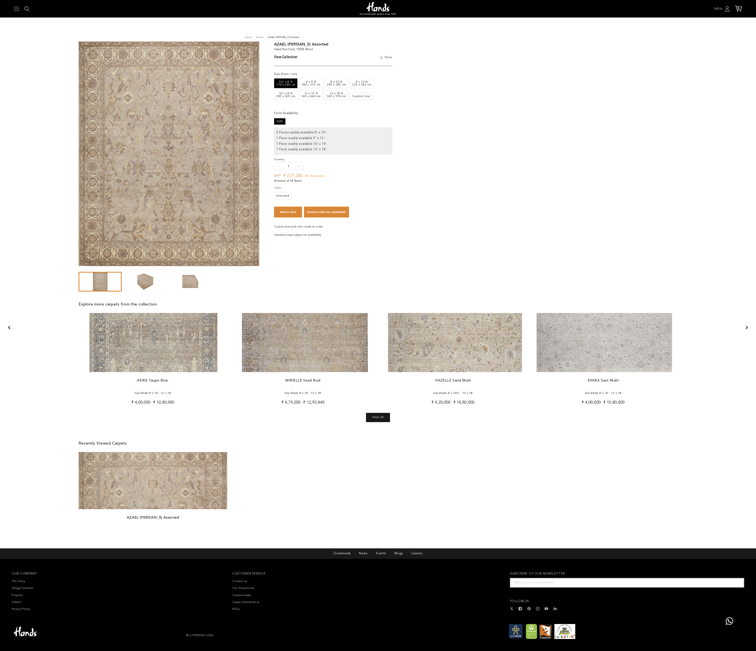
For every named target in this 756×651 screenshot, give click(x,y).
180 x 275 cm (311, 83)
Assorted (282, 195)
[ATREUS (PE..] (9, 328)
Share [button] (388, 57)
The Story (18, 581)
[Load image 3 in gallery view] (190, 282)
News (363, 553)
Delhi (280, 121)
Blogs (398, 553)
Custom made (241, 595)
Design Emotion (22, 588)
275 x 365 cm (361, 83)
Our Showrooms (243, 588)
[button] (16, 9)
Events (381, 553)
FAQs (235, 609)
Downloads (342, 553)
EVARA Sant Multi (603, 380)
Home (248, 37)
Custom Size (361, 96)
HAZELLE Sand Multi (453, 380)
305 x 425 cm (285, 95)
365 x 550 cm (336, 95)
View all (378, 417)
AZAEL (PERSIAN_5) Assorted (153, 517)
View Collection (285, 57)
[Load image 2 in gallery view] (145, 282)
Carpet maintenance (245, 602)
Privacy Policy (21, 609)
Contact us (239, 581)
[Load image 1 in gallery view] (100, 282)
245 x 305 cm (336, 83)
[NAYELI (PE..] (747, 328)
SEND (736, 582)
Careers (416, 553)
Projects (17, 595)
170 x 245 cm (285, 83)
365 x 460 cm (311, 95)
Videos (16, 602)
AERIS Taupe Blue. (153, 380)
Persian (260, 37)
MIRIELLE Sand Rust (303, 380)
